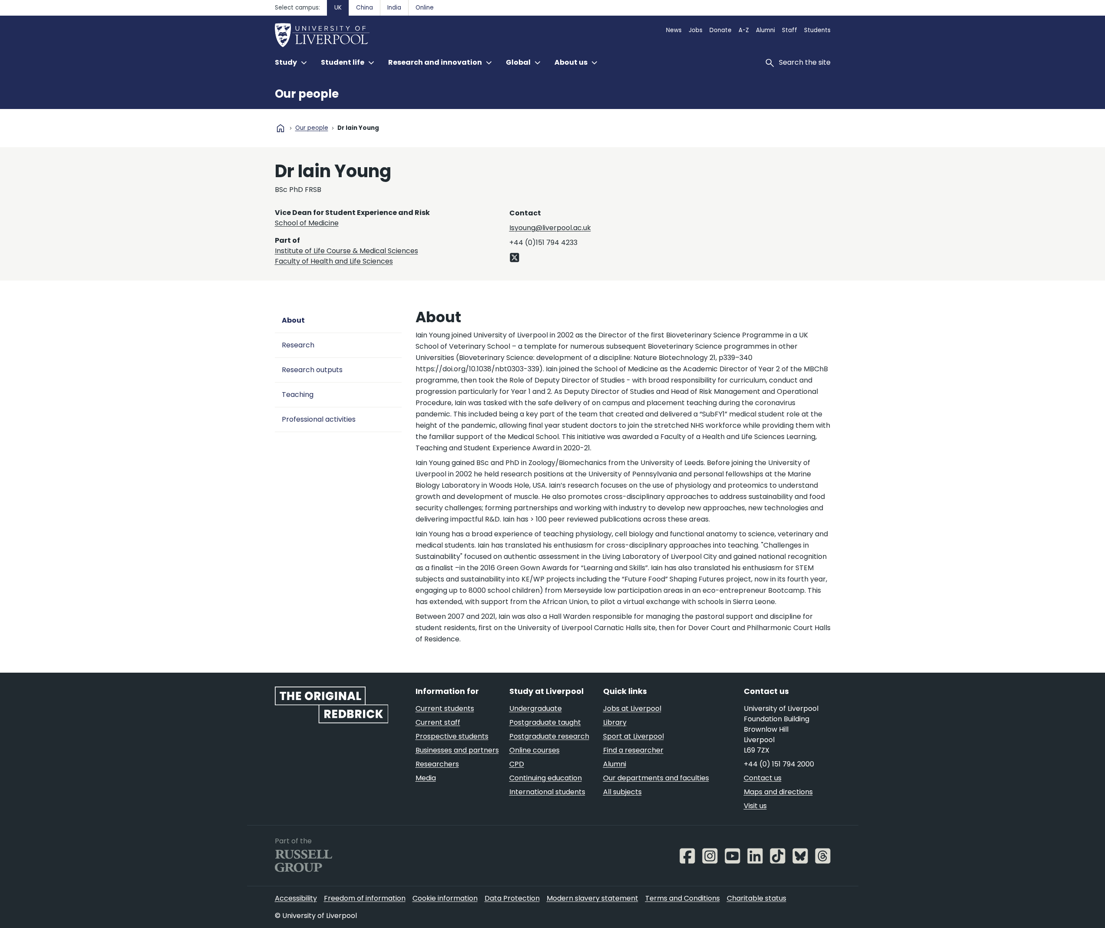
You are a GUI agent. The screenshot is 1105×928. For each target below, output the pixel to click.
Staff (789, 30)
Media (426, 778)
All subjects (622, 792)
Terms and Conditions (682, 898)
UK (338, 7)
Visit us (755, 806)
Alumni (765, 30)
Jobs (696, 30)
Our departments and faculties (656, 778)
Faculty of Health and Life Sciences (334, 261)
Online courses (534, 750)
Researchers (437, 764)
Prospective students (452, 736)
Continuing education (545, 778)
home (280, 128)
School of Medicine (307, 223)
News (674, 30)
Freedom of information (365, 898)
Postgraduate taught (545, 722)
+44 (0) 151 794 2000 (779, 764)
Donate (720, 30)
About (293, 320)
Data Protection (512, 898)
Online (425, 7)
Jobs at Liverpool (632, 708)
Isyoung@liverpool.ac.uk (550, 228)
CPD (516, 764)
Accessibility (296, 898)
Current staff (438, 722)
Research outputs (312, 370)
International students (547, 792)
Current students (445, 708)
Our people (307, 94)
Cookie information (445, 898)
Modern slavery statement (592, 898)
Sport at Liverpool (633, 736)
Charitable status (756, 898)
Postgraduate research (549, 736)
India (394, 7)
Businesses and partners (457, 750)
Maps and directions (778, 792)
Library (615, 722)
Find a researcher (633, 750)
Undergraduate (535, 708)
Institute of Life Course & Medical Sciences (346, 251)
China (364, 7)
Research (298, 345)
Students (817, 30)
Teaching (297, 395)
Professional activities (319, 419)
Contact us (763, 778)
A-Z (744, 30)
